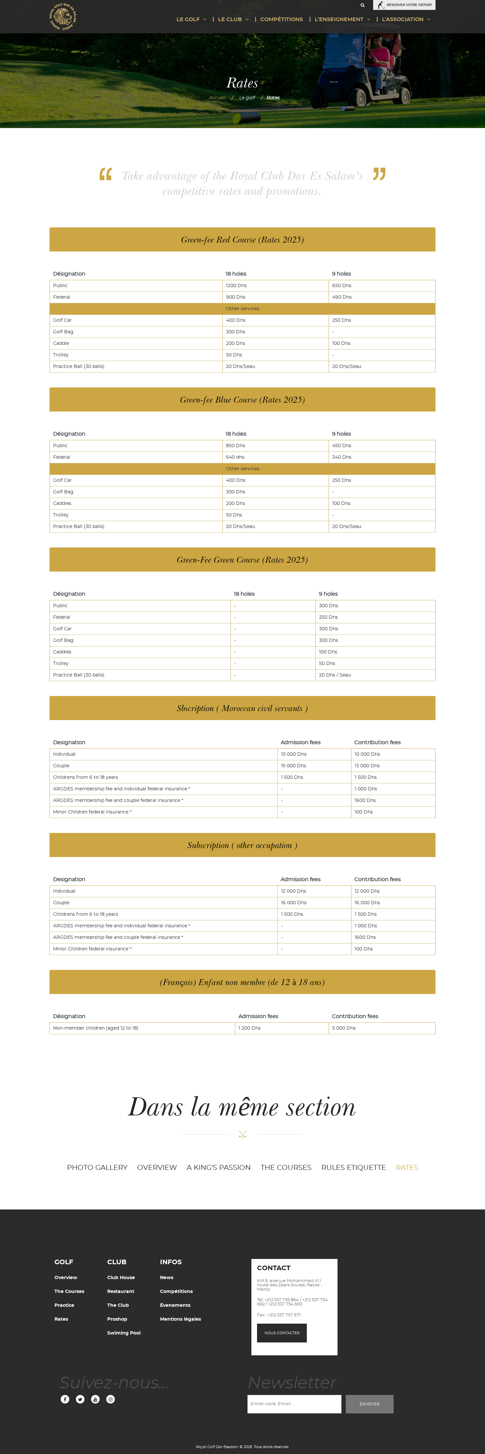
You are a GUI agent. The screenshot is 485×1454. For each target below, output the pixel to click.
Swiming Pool (124, 1333)
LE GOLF (188, 19)
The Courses (286, 1167)
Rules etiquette (353, 1167)
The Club (118, 1305)
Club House (121, 1277)
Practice (64, 1305)
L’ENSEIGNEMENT (339, 19)
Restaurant (120, 1291)
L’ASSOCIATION (403, 19)
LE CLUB (230, 19)
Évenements (175, 1305)
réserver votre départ (409, 5)
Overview (157, 1167)
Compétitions (281, 19)
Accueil (217, 98)
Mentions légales (180, 1319)
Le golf (247, 98)
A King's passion (219, 1167)
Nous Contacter (282, 1333)
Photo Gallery (97, 1167)
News (166, 1277)
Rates (407, 1167)
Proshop (117, 1319)
